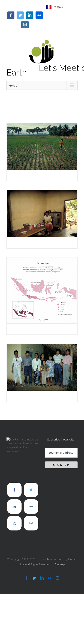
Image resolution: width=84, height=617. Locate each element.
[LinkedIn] (14, 506)
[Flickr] (31, 506)
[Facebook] (14, 490)
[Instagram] (14, 523)
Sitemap (60, 564)
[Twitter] (31, 490)
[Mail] (31, 523)
